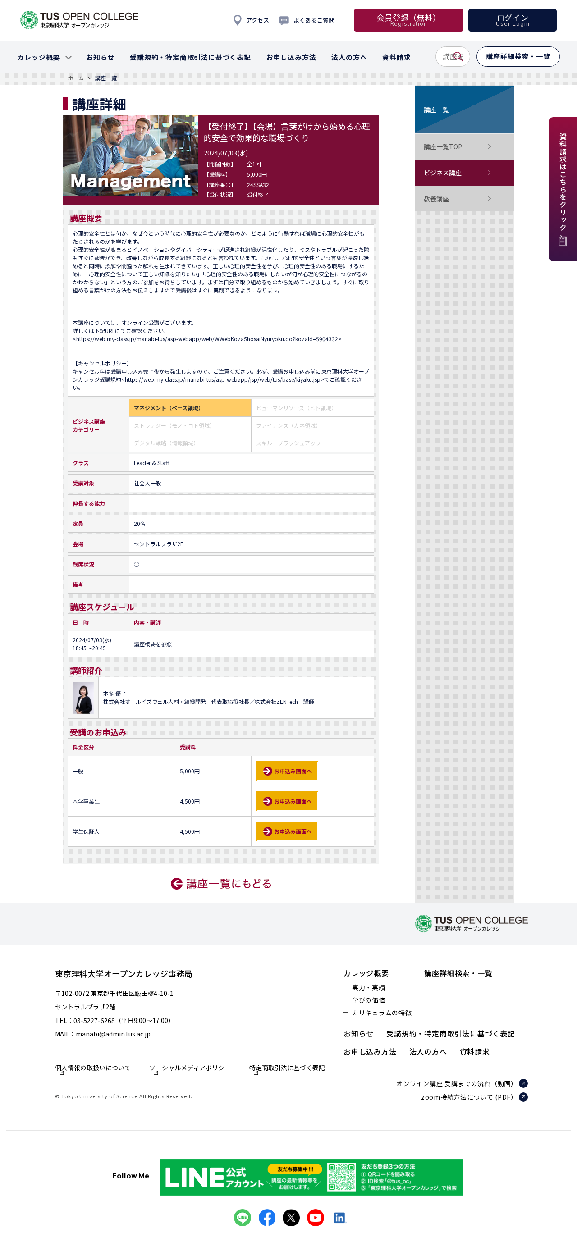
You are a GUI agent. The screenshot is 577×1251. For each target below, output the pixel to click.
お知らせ (358, 1033)
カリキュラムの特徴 (382, 1012)
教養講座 (436, 198)
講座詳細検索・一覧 (458, 973)
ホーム (76, 78)
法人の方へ (428, 1051)
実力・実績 (368, 987)
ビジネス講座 (443, 172)
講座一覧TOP (443, 146)
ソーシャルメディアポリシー (190, 1068)
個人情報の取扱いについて (93, 1068)
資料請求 (475, 1051)
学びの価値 (368, 999)
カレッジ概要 (366, 973)
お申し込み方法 (370, 1051)
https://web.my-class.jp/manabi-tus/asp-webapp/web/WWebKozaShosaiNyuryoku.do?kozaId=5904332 (207, 338)
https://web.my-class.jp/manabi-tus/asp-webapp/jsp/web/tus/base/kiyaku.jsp (223, 379)
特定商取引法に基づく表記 (287, 1068)
